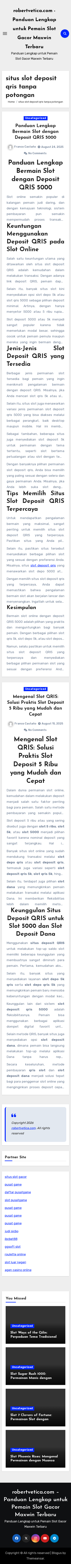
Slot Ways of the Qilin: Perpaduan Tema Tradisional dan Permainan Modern (33, 1337)
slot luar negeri (15, 1262)
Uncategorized (35, 118)
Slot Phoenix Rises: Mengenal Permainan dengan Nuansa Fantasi (34, 1460)
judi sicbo (11, 1231)
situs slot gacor (16, 1177)
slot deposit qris (43, 565)
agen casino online (18, 1270)
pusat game (13, 1184)
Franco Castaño (25, 146)
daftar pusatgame (18, 1192)
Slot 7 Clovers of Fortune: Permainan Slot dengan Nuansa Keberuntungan (31, 1419)
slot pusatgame (16, 1200)
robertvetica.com (23, 1128)
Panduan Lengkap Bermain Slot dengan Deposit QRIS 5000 (35, 132)
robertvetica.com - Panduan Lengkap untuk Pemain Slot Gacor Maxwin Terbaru (34, 29)
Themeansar (35, 1558)
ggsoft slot (13, 1246)
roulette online (15, 1254)
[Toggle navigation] (5, 33)
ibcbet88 (11, 1239)
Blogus (57, 1553)
